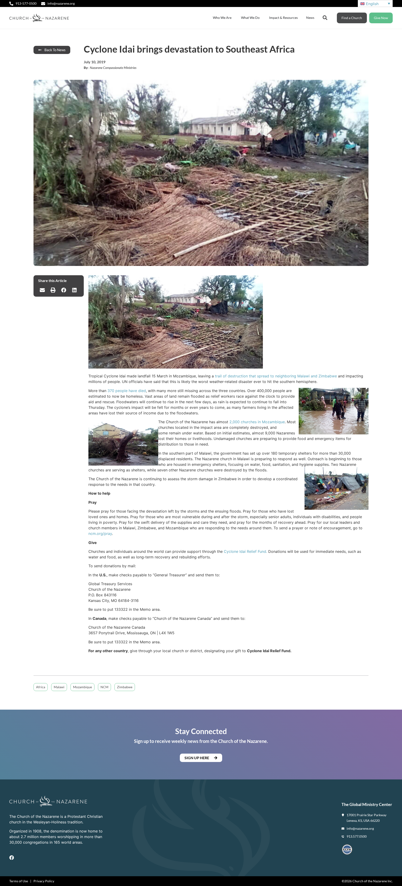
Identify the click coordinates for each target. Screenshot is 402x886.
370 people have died (126, 390)
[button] (42, 290)
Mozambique (82, 687)
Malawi (59, 687)
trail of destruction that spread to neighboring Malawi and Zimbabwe (276, 376)
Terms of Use (18, 881)
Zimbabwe (124, 687)
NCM (104, 687)
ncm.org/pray (100, 533)
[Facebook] (11, 857)
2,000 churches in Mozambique (257, 422)
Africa (40, 687)
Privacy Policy (44, 881)
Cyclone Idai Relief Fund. (245, 551)
